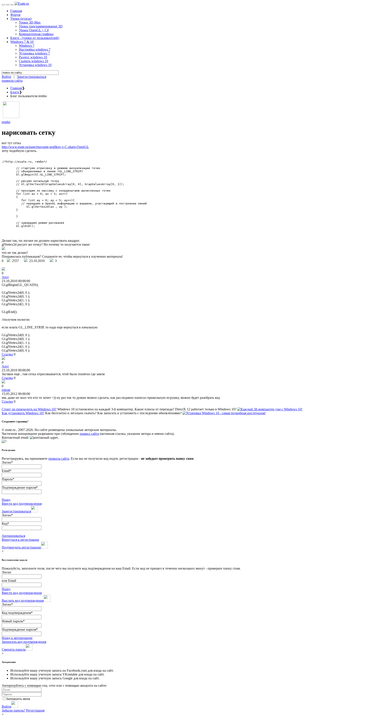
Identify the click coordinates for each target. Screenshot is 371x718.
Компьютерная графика (36, 34)
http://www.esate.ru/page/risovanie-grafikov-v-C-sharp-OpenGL (45, 147)
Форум (15, 15)
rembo (6, 122)
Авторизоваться (13, 536)
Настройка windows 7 (34, 49)
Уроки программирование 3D (40, 26)
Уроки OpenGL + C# (34, 30)
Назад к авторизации (17, 638)
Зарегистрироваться (31, 77)
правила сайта (12, 80)
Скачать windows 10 (33, 61)
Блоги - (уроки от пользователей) (34, 38)
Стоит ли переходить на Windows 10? (29, 409)
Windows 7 (26, 45)
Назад (6, 500)
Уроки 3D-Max (30, 22)
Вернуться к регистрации (20, 539)
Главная (16, 11)
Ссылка (7, 354)
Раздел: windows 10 (33, 57)
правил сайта (89, 433)
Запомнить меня (18, 699)
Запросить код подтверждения (24, 642)
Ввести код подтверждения (22, 503)
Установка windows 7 (34, 53)
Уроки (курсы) (21, 18)
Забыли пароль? (13, 710)
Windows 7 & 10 (21, 42)
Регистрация (35, 710)
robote (6, 390)
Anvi (5, 277)
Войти (6, 77)
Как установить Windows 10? (23, 413)
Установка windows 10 (35, 65)
